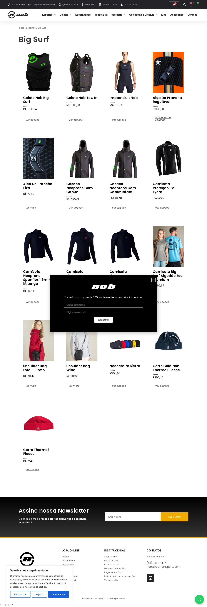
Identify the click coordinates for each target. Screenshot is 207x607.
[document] (103, 303)
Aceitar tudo (58, 594)
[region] (39, 583)
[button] (153, 280)
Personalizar (20, 594)
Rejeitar (39, 594)
